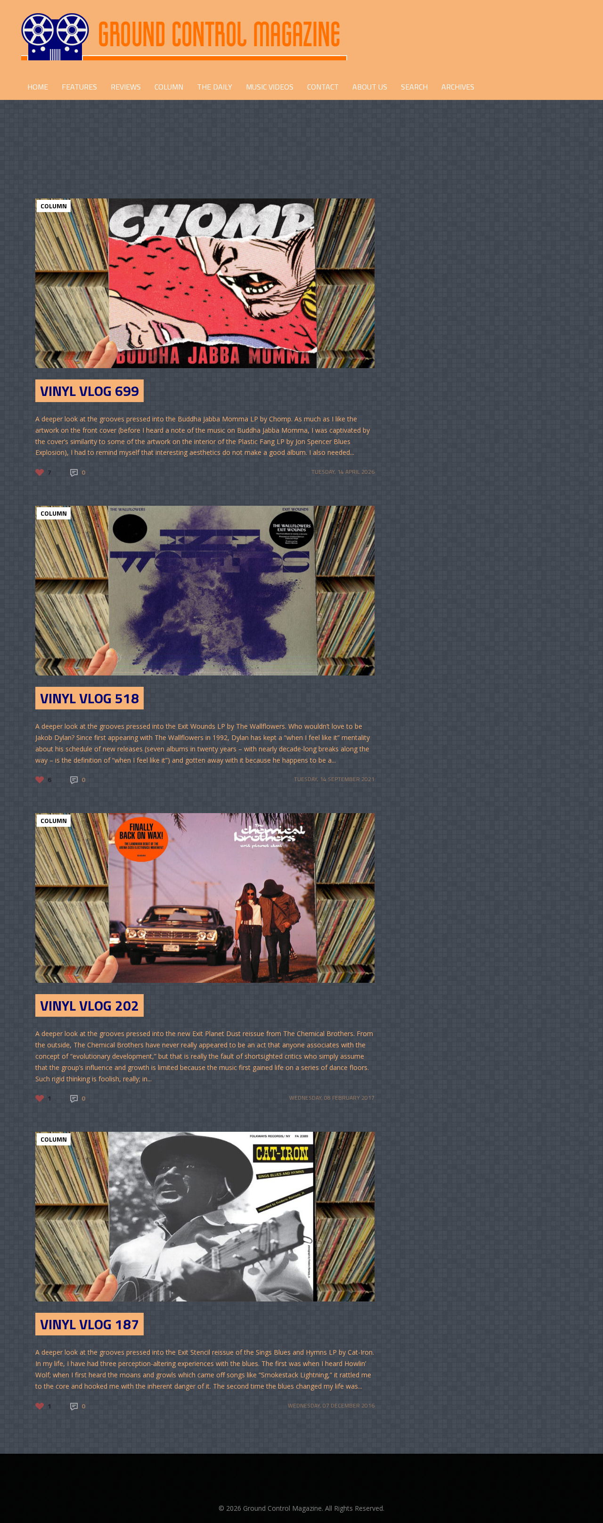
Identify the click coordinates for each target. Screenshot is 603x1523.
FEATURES (79, 86)
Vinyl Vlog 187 (89, 1324)
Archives (457, 86)
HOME (37, 86)
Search (414, 86)
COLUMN (169, 86)
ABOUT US (369, 86)
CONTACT (323, 86)
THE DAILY (214, 86)
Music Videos (269, 86)
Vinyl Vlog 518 (89, 698)
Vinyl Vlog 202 (89, 1005)
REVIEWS (126, 86)
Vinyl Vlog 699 (89, 391)
